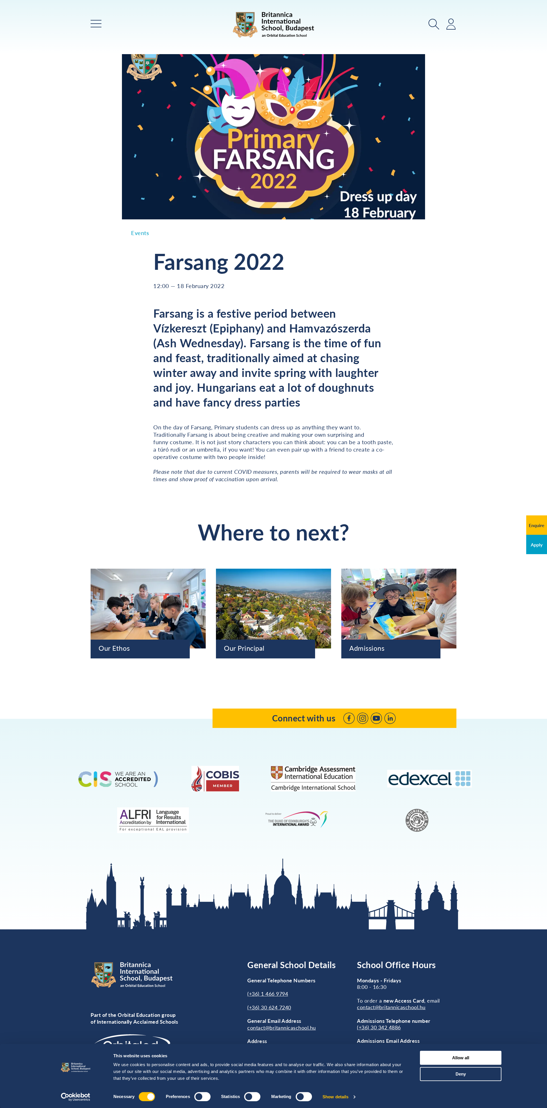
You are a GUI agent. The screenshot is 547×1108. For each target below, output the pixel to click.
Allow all (460, 1057)
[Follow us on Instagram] (362, 718)
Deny (461, 1074)
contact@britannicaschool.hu (281, 1028)
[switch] (202, 1096)
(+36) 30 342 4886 (379, 1027)
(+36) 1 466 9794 (267, 994)
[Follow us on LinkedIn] (390, 718)
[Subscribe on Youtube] (376, 718)
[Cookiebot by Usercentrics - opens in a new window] (76, 1097)
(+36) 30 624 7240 (269, 1007)
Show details (335, 1096)
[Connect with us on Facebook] (349, 718)
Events (140, 232)
